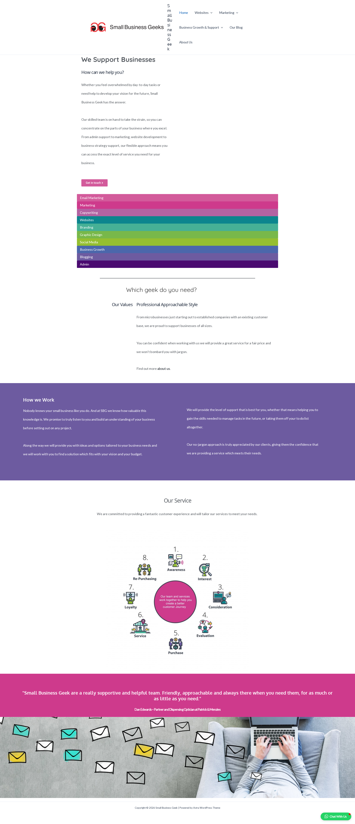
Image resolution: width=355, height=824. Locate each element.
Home (183, 13)
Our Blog (236, 27)
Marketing (226, 13)
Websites (202, 13)
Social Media (89, 242)
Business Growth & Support (199, 27)
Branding (86, 227)
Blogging (86, 257)
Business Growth (92, 249)
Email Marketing (91, 198)
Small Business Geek (169, 27)
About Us (185, 42)
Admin (84, 264)
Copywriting (89, 212)
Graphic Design (91, 235)
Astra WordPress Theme (206, 807)
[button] (210, 12)
